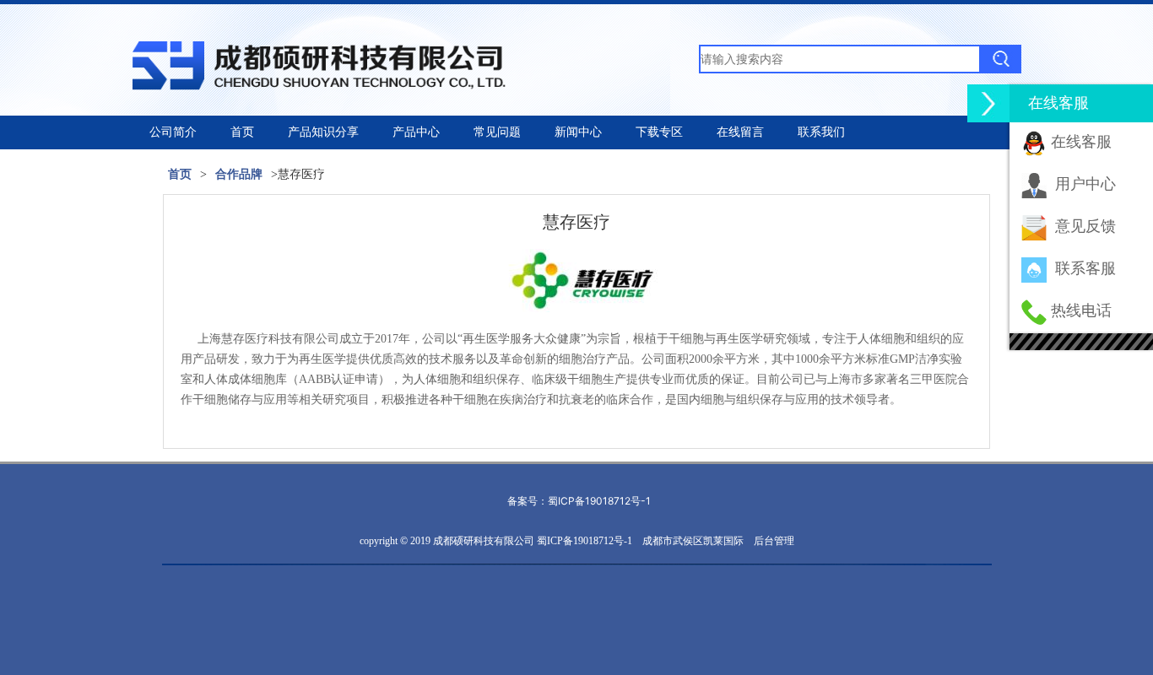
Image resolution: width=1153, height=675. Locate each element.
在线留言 (740, 132)
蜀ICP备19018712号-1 (599, 500)
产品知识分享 (323, 132)
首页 (242, 132)
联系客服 (1085, 268)
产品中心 (416, 132)
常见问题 (497, 132)
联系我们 (821, 132)
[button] (988, 103)
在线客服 (1081, 141)
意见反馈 (1085, 226)
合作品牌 (239, 174)
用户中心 (1085, 184)
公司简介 (173, 132)
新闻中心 (578, 132)
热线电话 (1081, 310)
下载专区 (659, 132)
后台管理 (774, 541)
